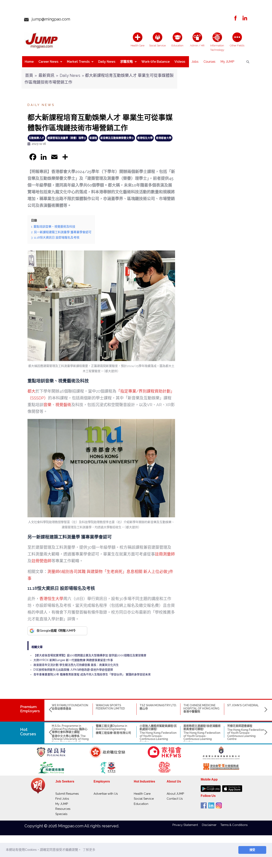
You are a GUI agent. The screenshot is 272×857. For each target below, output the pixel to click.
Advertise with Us (106, 793)
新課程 (93, 137)
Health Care (142, 793)
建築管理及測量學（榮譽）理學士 (66, 137)
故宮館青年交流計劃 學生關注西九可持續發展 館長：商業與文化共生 (76, 664)
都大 (31, 391)
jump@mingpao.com (49, 19)
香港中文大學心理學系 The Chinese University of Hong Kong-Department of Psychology (70, 740)
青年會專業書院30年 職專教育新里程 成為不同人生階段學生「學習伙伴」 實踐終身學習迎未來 (92, 674)
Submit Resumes (67, 793)
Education (141, 804)
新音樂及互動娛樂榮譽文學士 (117, 137)
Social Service (144, 798)
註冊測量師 (165, 554)
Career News (48, 62)
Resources (62, 809)
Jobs (195, 62)
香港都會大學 (163, 137)
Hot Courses (28, 731)
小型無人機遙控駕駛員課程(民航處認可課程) (158, 727)
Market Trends (78, 62)
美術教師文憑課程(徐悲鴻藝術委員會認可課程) (202, 727)
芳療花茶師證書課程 (239, 725)
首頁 (29, 75)
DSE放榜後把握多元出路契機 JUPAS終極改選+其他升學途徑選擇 (73, 669)
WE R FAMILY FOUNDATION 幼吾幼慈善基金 (70, 707)
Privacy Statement (187, 825)
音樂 (47, 404)
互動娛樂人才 (36, 137)
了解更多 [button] (89, 849)
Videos (179, 62)
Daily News (106, 62)
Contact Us (175, 798)
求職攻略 (126, 62)
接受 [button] (252, 849)
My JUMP (227, 62)
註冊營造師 (41, 561)
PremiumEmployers (30, 708)
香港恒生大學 (145, 137)
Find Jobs (62, 798)
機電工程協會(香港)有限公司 (113, 732)
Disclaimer (211, 825)
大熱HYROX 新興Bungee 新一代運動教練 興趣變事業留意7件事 (73, 660)
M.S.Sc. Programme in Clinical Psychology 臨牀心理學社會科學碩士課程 (69, 729)
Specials (61, 814)
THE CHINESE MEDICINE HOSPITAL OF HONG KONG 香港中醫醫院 (201, 708)
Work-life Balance (155, 62)
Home (29, 62)
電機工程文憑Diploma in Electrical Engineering (111, 727)
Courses (209, 62)
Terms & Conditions (234, 825)
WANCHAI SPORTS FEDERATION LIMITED (110, 707)
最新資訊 (46, 75)
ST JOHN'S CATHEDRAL (243, 705)
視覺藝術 (63, 404)
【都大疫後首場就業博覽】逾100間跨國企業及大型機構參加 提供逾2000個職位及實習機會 (89, 655)
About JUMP (175, 793)
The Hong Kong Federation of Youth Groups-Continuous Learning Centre (158, 737)
